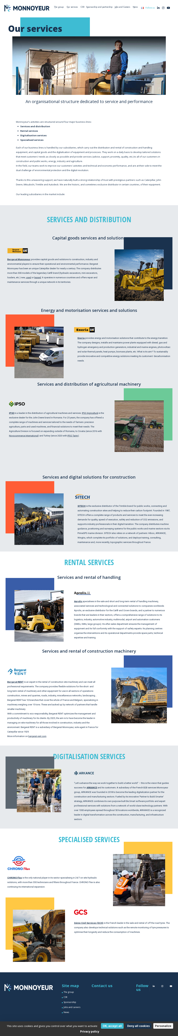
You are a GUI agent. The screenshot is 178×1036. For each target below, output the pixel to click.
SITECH (82, 506)
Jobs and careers (72, 1007)
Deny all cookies (138, 1026)
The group (69, 992)
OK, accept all (112, 1026)
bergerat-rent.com (37, 736)
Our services (72, 7)
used (28, 277)
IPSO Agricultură (90, 413)
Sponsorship (70, 1002)
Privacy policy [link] (89, 1031)
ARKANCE (92, 787)
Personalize (163, 1026)
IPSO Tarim (72, 435)
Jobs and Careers (122, 7)
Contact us (102, 985)
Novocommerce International (23, 435)
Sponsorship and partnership (99, 7)
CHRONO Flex (14, 877)
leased (37, 277)
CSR (82, 7)
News (135, 7)
